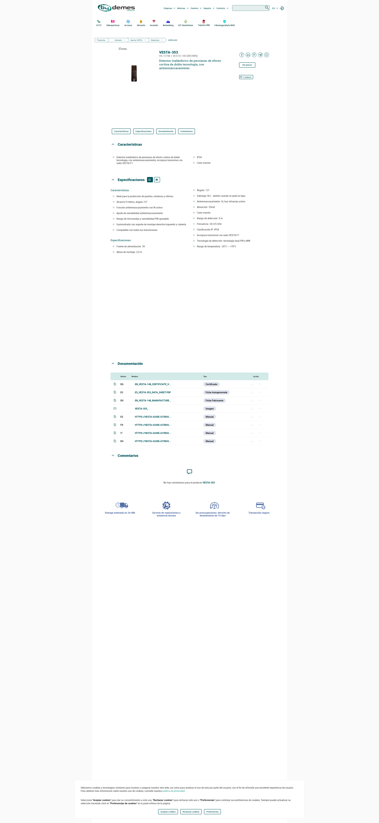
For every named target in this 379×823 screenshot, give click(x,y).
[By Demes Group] (116, 8)
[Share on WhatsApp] (267, 55)
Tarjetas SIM (204, 25)
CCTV (99, 25)
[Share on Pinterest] (254, 55)
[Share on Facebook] (242, 55)
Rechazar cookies (191, 811)
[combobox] (251, 8)
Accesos (128, 25)
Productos (101, 40)
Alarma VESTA (136, 40)
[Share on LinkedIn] (248, 55)
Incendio (154, 25)
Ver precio (247, 64)
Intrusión (141, 25)
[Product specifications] (157, 179)
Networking (168, 25)
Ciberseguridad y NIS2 (224, 25)
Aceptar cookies (168, 811)
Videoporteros (113, 25)
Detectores (155, 40)
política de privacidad (173, 791)
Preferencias (212, 811)
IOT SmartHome (185, 25)
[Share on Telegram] (260, 55)
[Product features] (150, 179)
